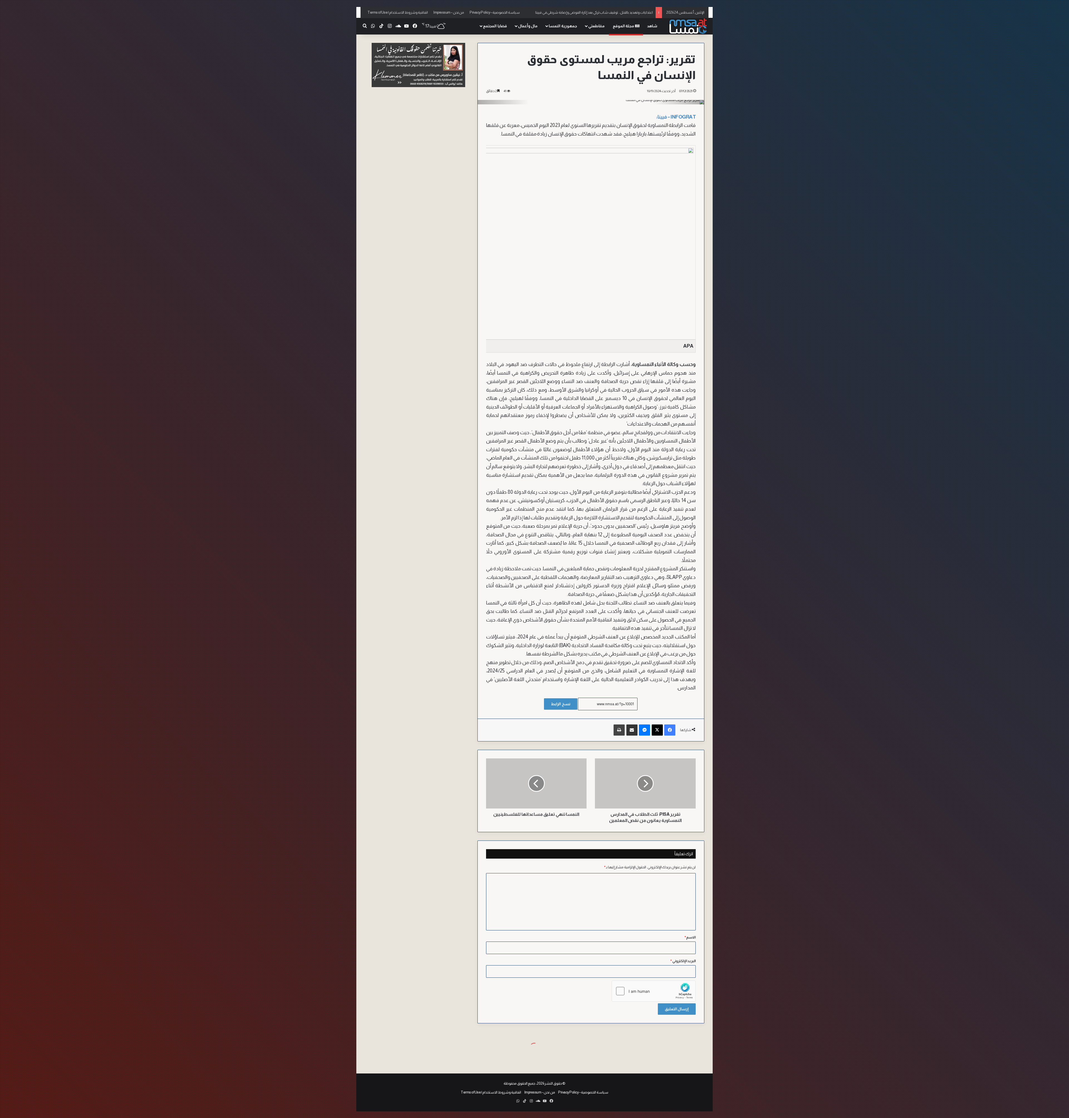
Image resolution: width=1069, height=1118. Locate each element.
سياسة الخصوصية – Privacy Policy (495, 12)
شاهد (652, 26)
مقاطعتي (596, 26)
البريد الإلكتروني (683, 961)
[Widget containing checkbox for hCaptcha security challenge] (654, 991)
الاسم (690, 937)
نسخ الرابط (560, 704)
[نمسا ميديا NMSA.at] (687, 26)
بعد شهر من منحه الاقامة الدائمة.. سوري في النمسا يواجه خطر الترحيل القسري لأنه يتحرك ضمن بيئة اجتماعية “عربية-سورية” (564, 12)
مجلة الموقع (624, 26)
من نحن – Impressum (448, 12)
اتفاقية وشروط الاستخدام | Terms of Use (397, 12)
